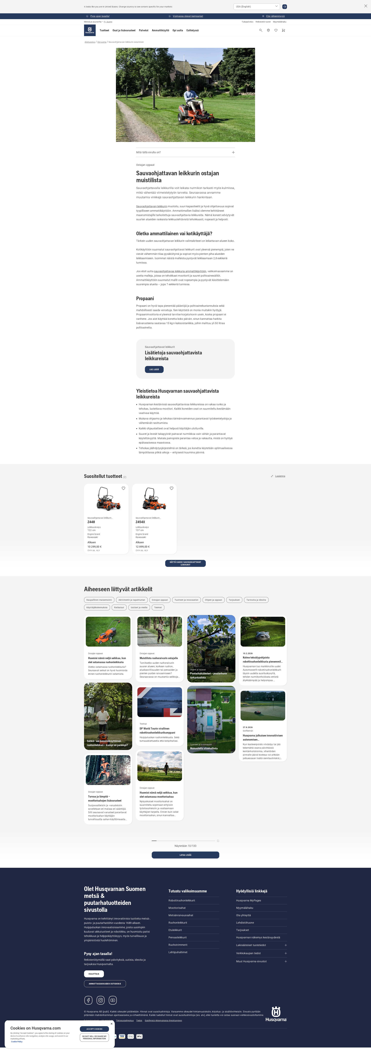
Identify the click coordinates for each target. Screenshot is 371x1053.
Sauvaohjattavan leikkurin (151, 206)
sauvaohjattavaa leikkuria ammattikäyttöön (180, 271)
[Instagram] (100, 1000)
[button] (104, 30)
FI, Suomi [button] (108, 22)
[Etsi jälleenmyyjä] (268, 30)
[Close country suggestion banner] (365, 6)
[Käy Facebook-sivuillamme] (88, 1000)
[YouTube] (112, 1000)
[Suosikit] (275, 30)
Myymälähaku (279, 22)
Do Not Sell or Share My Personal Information (94, 1037)
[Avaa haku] (260, 30)
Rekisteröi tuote (263, 22)
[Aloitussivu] (90, 30)
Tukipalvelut (247, 22)
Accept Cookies (94, 1029)
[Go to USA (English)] (284, 6)
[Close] (111, 1024)
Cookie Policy (16, 1042)
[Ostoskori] (283, 30)
